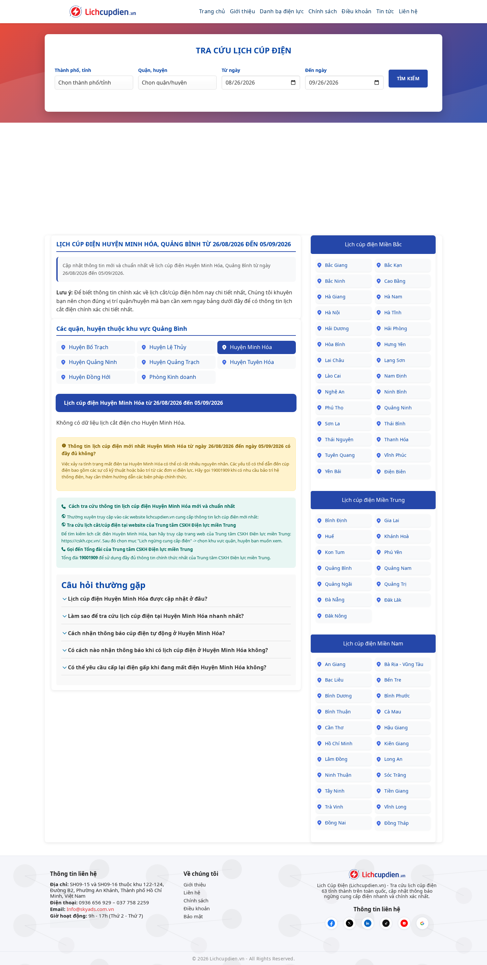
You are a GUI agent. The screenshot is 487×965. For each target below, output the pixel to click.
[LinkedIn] (367, 923)
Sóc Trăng (395, 775)
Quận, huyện (152, 70)
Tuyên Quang (340, 455)
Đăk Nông (336, 616)
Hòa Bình (335, 344)
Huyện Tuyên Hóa (252, 362)
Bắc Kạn (393, 265)
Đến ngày (316, 70)
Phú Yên (393, 552)
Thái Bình (395, 423)
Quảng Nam (397, 568)
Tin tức (385, 11)
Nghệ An (335, 392)
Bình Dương (338, 696)
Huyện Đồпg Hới (89, 377)
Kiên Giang (396, 743)
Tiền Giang (396, 791)
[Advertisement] (243, 179)
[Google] (422, 923)
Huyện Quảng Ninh (93, 362)
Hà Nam (393, 296)
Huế (329, 536)
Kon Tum (335, 552)
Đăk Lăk (392, 600)
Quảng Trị (395, 584)
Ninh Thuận (338, 775)
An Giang (335, 664)
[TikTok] (386, 923)
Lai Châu (334, 360)
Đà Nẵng (335, 599)
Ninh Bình (395, 392)
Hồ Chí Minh (338, 743)
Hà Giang (335, 296)
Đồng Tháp (396, 823)
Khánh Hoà (396, 536)
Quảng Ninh (398, 407)
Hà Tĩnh (393, 312)
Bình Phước (397, 696)
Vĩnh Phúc (395, 455)
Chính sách (322, 11)
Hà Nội (332, 312)
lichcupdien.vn (160, 517)
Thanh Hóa (396, 439)
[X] (349, 923)
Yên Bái (333, 471)
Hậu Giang (396, 727)
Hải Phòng (395, 328)
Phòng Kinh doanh (172, 377)
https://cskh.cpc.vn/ (80, 541)
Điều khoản (356, 11)
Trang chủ (212, 11)
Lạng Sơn (394, 360)
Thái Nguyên (339, 439)
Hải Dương (337, 328)
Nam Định (395, 376)
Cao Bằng (395, 281)
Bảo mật (193, 916)
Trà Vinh (334, 807)
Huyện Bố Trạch (88, 347)
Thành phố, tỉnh (73, 70)
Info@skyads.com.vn (90, 909)
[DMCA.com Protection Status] (70, 923)
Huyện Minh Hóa (251, 347)
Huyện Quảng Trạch (174, 362)
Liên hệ (408, 11)
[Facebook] (331, 923)
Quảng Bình (338, 568)
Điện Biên (395, 471)
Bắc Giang (336, 265)
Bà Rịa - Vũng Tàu (403, 664)
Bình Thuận (338, 711)
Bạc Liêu (334, 680)
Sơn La (332, 423)
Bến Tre (392, 680)
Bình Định (336, 520)
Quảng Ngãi (338, 584)
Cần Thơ (334, 727)
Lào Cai (333, 376)
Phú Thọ (334, 407)
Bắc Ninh (335, 281)
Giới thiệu (242, 11)
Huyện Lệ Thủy (167, 347)
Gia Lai (391, 520)
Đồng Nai (335, 822)
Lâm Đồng (336, 759)
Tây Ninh (335, 791)
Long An (393, 759)
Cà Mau (392, 711)
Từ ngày (231, 70)
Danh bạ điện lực (282, 11)
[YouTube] (404, 923)
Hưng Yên (395, 344)
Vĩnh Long (395, 807)
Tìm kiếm (408, 78)
